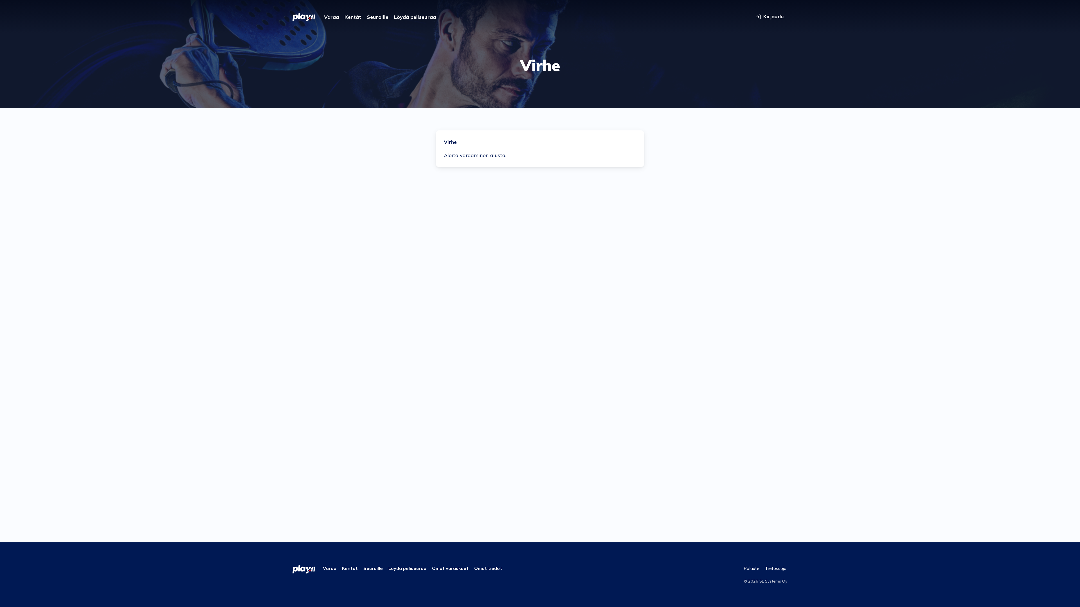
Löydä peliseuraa (415, 17)
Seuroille (377, 17)
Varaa (331, 17)
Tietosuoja (775, 568)
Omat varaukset (450, 568)
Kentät (353, 17)
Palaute (751, 568)
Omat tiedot (488, 568)
